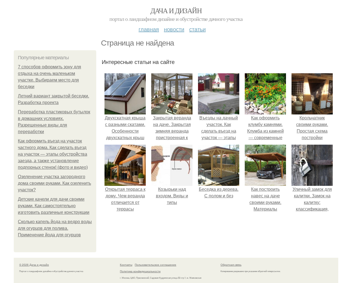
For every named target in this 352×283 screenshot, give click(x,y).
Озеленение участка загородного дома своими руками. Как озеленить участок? (54, 183)
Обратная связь (231, 265)
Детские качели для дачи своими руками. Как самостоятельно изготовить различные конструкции (53, 206)
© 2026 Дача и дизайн (34, 265)
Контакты (126, 265)
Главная (149, 29)
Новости (174, 29)
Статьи (197, 29)
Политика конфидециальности (140, 271)
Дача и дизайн (176, 10)
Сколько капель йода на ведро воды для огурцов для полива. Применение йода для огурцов (55, 228)
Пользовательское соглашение (155, 265)
